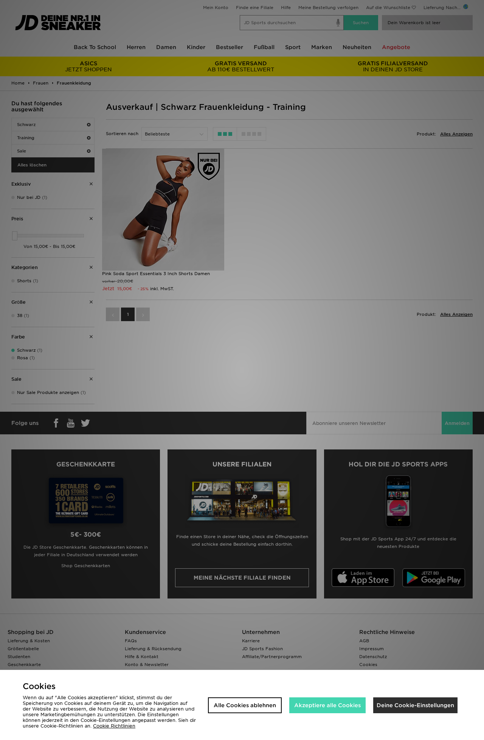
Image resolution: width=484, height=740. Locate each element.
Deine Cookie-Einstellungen (415, 705)
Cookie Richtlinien (114, 726)
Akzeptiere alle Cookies (327, 705)
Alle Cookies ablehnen (245, 705)
